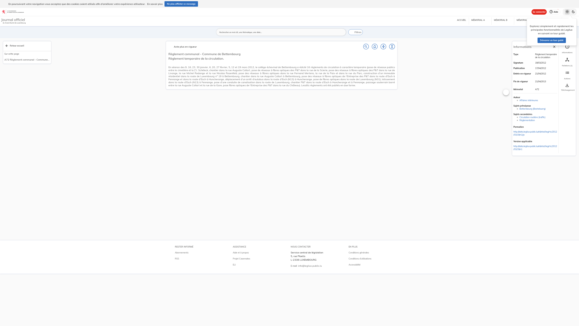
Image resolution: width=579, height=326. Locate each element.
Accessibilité (355, 264)
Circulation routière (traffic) (532, 117)
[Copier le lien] (528, 127)
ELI (234, 264)
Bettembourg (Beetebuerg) (532, 108)
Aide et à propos (241, 252)
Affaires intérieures (528, 100)
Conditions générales (359, 252)
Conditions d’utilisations (360, 258)
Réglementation (527, 120)
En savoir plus (155, 3)
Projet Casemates (241, 258)
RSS (177, 258)
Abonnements (181, 252)
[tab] (567, 49)
